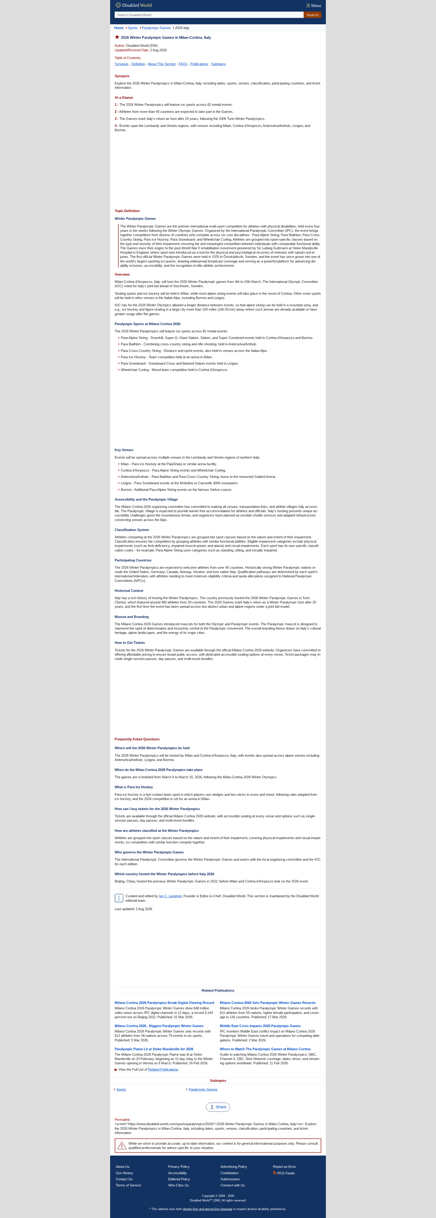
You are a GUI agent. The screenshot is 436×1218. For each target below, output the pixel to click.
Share (221, 1107)
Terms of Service (128, 1185)
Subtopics (218, 64)
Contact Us (124, 1179)
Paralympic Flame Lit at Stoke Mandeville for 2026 (154, 1049)
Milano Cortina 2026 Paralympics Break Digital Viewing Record (164, 1003)
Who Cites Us (178, 1185)
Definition (138, 64)
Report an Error (284, 1167)
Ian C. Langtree (170, 896)
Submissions (230, 1179)
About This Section (162, 64)
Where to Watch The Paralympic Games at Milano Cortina (265, 1049)
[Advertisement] (218, 171)
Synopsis (122, 64)
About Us (123, 1167)
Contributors (229, 1173)
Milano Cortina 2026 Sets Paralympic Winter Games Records (268, 1003)
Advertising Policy (233, 1167)
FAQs (183, 64)
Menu (313, 5)
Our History (124, 1173)
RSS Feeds (286, 1173)
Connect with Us (232, 1185)
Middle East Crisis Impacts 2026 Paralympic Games (260, 1026)
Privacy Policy (179, 1167)
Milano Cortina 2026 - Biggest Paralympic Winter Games (159, 1026)
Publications (199, 64)
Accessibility (177, 1173)
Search (313, 15)
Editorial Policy (179, 1179)
